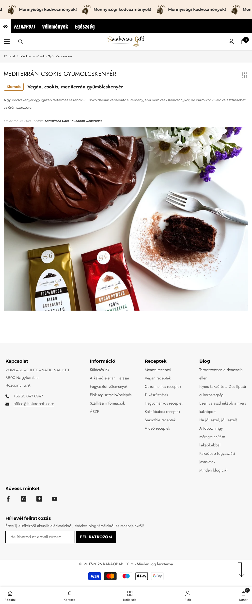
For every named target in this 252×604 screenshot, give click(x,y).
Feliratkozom (96, 537)
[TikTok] (39, 499)
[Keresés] (21, 42)
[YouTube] (55, 499)
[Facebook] (8, 499)
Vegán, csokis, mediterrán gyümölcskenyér (65, 86)
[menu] (7, 42)
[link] (69, 595)
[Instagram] (24, 499)
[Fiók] (231, 41)
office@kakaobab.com (34, 403)
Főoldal (9, 56)
